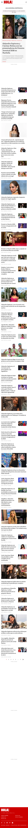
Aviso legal (5, 825)
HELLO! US (17, 815)
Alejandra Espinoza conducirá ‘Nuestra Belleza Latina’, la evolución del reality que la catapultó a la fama (8, 316)
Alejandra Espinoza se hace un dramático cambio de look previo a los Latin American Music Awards (13, 471)
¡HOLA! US (3, 817)
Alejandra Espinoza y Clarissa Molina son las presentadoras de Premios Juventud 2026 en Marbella (13, 48)
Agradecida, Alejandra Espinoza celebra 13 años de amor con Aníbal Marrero (8, 327)
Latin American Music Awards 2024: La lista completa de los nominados (7, 557)
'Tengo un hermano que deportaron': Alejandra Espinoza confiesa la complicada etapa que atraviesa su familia (8, 115)
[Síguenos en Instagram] (7, 822)
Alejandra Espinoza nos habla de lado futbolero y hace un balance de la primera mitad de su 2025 (8, 206)
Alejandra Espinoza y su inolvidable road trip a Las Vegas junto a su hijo (8, 608)
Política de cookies (18, 825)
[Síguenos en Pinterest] (10, 822)
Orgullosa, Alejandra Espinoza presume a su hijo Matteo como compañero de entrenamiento (7, 502)
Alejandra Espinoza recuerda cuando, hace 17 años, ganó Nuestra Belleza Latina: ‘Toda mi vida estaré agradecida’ (8, 389)
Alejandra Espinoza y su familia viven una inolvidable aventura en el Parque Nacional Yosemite (8, 491)
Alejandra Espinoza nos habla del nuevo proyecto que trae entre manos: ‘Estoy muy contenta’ (8, 547)
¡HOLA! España (4, 815)
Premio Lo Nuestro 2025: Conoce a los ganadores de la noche (8, 225)
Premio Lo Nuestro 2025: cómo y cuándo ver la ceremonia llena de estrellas (13, 249)
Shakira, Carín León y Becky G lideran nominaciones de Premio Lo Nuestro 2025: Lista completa (8, 270)
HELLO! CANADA (19, 817)
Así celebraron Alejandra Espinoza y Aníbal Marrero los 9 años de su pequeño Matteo (8, 590)
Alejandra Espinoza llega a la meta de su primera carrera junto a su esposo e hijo (12, 360)
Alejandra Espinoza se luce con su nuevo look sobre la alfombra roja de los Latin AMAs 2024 (8, 446)
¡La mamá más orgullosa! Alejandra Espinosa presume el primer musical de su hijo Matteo (8, 424)
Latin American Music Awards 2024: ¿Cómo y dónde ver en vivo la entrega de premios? (7, 481)
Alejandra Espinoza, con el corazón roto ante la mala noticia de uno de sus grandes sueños (13, 306)
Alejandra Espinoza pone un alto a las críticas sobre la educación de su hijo (8, 336)
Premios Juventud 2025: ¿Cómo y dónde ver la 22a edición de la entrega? (8, 174)
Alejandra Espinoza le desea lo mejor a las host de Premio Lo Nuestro (8, 600)
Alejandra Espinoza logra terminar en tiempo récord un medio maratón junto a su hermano (8, 378)
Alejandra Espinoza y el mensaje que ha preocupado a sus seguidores (8, 368)
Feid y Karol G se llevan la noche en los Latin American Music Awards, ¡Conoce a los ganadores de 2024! (8, 435)
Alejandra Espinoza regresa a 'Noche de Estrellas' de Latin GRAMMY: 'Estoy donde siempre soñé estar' (8, 165)
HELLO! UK (3, 818)
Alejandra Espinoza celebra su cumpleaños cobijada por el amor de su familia (8, 537)
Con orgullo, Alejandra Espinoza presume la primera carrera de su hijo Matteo (8, 640)
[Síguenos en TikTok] (12, 822)
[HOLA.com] (14, 810)
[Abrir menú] (2, 2)
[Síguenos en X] (4, 822)
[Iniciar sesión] (26, 2)
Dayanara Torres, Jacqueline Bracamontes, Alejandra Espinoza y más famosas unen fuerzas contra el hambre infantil (8, 103)
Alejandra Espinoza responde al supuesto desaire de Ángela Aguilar (13, 198)
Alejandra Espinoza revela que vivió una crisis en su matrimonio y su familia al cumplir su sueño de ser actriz (8, 259)
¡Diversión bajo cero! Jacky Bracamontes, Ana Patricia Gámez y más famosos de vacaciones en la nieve (8, 651)
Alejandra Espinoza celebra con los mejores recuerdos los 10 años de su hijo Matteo (8, 216)
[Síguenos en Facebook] (2, 822)
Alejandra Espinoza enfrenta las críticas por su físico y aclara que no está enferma (14, 632)
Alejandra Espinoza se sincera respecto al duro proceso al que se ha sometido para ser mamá (8, 280)
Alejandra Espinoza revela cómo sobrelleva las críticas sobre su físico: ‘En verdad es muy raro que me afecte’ (14, 528)
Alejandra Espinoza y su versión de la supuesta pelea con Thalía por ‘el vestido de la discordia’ (13, 415)
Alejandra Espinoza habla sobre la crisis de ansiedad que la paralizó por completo (13, 582)
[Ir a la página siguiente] (23, 659)
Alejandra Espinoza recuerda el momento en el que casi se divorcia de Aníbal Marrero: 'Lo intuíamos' (8, 91)
